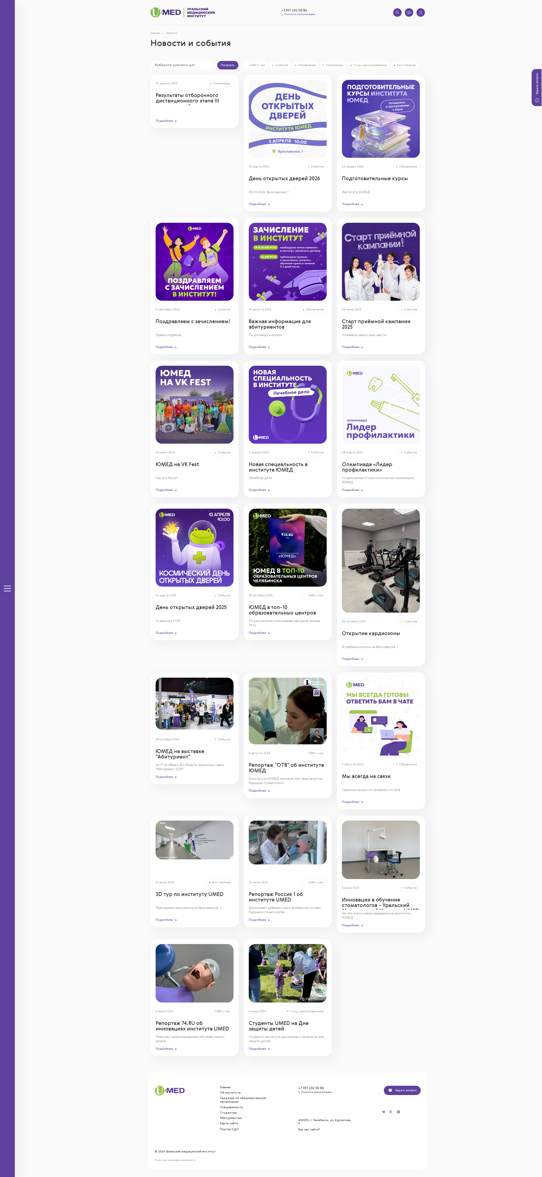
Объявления (307, 65)
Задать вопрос (537, 83)
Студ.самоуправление (370, 65)
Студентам (228, 1112)
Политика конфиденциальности (175, 1160)
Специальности (231, 1107)
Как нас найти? (309, 1129)
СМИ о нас (257, 65)
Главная (155, 33)
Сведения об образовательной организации (243, 1100)
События (281, 65)
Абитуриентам (231, 1118)
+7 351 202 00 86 (294, 10)
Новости (171, 33)
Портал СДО (229, 1129)
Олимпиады (334, 65)
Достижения (406, 65)
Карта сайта (229, 1123)
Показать (228, 65)
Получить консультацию (299, 14)
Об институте (230, 1092)
